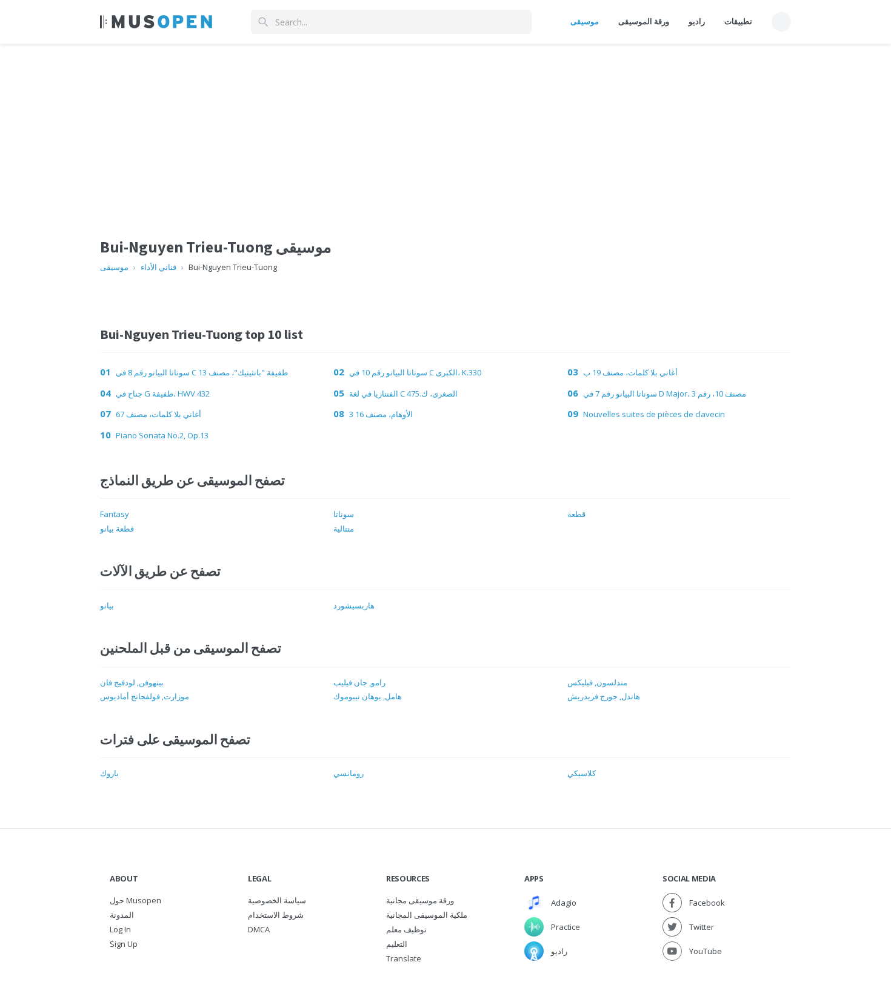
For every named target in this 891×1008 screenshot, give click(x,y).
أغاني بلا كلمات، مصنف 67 (158, 414)
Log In (120, 929)
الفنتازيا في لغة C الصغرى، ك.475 (403, 393)
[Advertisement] (445, 129)
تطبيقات (738, 21)
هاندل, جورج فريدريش (603, 696)
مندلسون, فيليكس (597, 682)
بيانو (107, 605)
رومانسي (348, 773)
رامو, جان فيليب (359, 682)
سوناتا (343, 514)
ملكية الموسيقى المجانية (426, 914)
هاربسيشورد (354, 605)
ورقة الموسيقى (643, 21)
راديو (697, 21)
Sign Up (124, 943)
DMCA (259, 929)
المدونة (122, 914)
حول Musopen (135, 900)
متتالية (343, 528)
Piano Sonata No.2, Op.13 (162, 435)
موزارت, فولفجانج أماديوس (144, 696)
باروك (109, 773)
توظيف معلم (406, 929)
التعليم (396, 943)
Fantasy (114, 514)
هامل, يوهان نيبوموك (367, 696)
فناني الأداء (158, 267)
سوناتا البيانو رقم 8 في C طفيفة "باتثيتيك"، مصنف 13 (202, 372)
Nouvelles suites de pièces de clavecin (654, 414)
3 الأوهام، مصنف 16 (381, 414)
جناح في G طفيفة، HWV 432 (163, 393)
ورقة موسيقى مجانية (420, 900)
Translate (403, 958)
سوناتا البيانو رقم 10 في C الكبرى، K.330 (415, 372)
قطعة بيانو (117, 528)
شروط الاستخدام (276, 914)
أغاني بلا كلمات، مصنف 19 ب (630, 372)
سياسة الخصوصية (277, 900)
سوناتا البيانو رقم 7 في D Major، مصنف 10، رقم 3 (664, 393)
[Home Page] (156, 21)
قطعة (576, 514)
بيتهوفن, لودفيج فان (132, 682)
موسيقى (584, 21)
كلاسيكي (581, 773)
